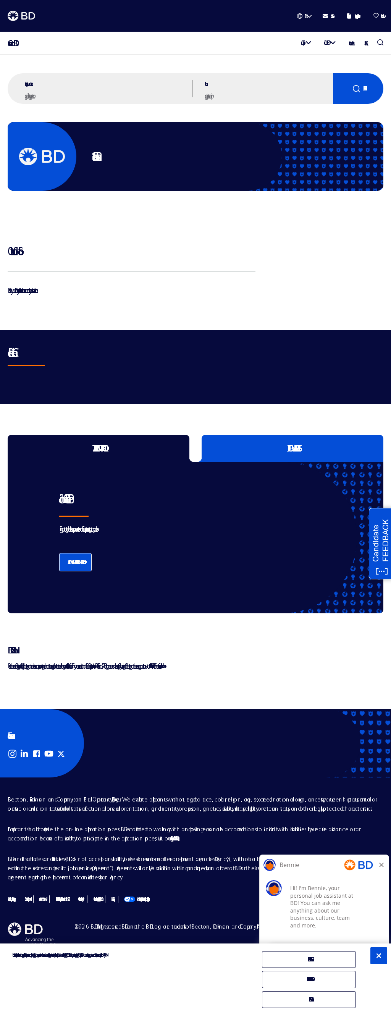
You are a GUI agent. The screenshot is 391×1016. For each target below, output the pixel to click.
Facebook (36, 753)
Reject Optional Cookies (309, 979)
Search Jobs (380, 43)
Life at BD (325, 42)
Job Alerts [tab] (293, 448)
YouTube (48, 753)
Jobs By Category (10, 899)
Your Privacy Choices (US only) (135, 899)
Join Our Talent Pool (75, 562)
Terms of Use (41, 899)
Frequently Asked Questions (173, 838)
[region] (195, 979)
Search (358, 88)
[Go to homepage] (21, 16)
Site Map (26, 899)
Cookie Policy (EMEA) (96, 899)
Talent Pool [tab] (98, 448)
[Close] (378, 955)
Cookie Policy (79, 899)
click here (161, 666)
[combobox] (268, 95)
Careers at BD (10, 43)
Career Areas (350, 43)
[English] (304, 16)
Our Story (301, 42)
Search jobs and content (27, 84)
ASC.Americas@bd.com (150, 666)
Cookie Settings (111, 899)
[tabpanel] (182, 537)
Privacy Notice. (104, 955)
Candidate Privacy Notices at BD (60, 899)
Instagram (12, 753)
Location (205, 84)
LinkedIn (24, 753)
